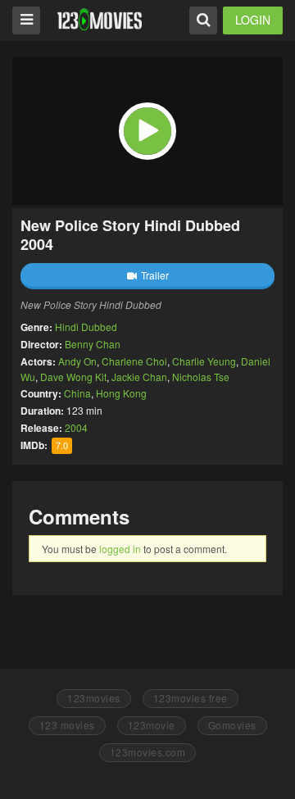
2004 (76, 427)
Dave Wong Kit (73, 377)
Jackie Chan (139, 377)
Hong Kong (121, 393)
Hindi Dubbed (86, 327)
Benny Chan (92, 344)
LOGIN (252, 19)
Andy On (77, 361)
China (77, 393)
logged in (120, 549)
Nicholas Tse (200, 377)
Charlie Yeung (204, 361)
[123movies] (99, 19)
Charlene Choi (134, 361)
